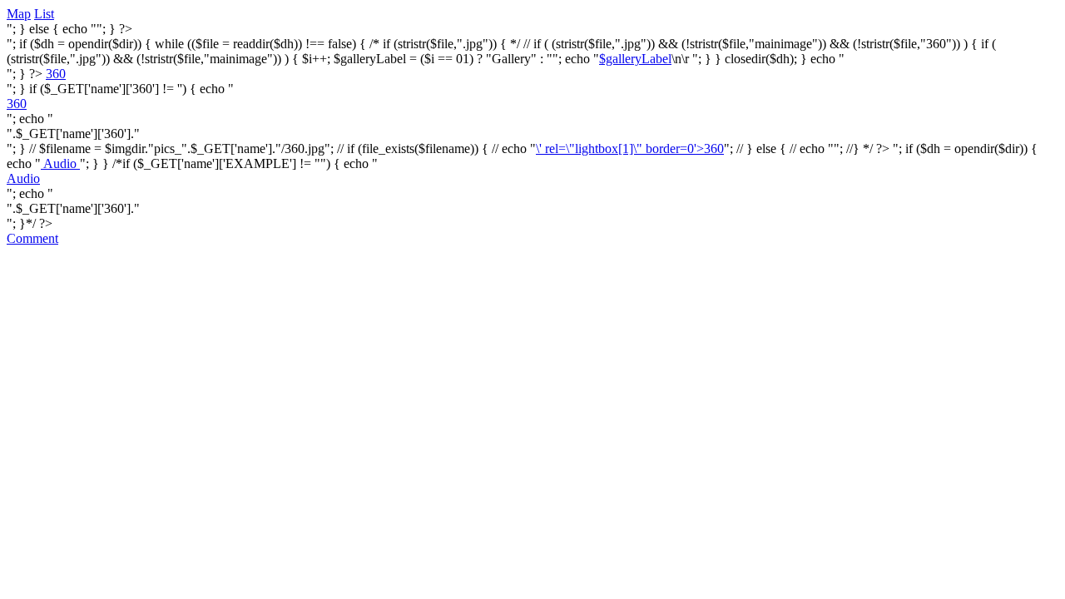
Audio (60, 163)
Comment (32, 238)
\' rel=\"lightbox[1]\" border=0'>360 (630, 148)
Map (19, 14)
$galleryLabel (635, 59)
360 (56, 74)
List (44, 14)
